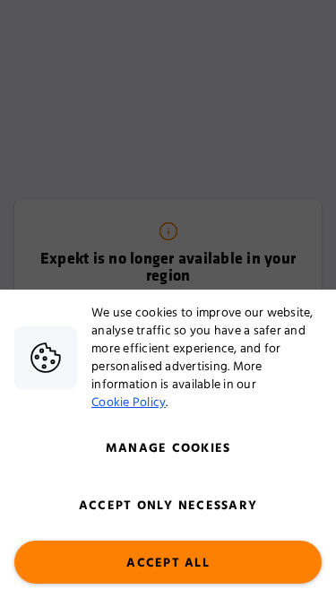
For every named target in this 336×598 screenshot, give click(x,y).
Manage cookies (168, 448)
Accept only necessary (168, 506)
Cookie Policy (128, 403)
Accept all (168, 563)
